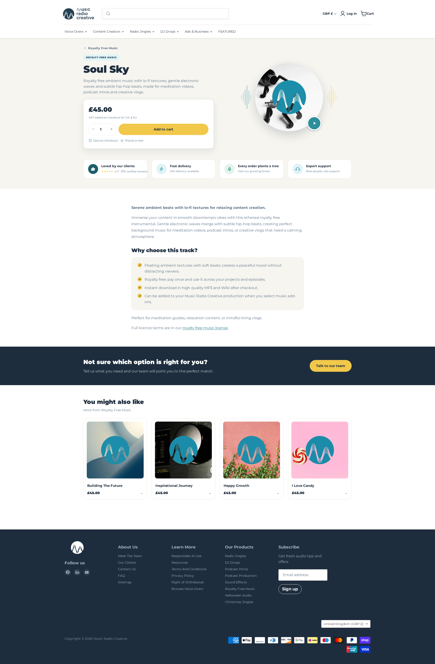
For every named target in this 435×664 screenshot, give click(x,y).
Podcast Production (241, 576)
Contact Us (127, 569)
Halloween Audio (238, 595)
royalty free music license (205, 328)
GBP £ (328, 14)
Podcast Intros (236, 569)
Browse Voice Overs (187, 589)
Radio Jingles (141, 31)
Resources (180, 562)
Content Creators (107, 31)
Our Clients (127, 562)
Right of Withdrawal (188, 582)
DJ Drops (168, 31)
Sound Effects (236, 582)
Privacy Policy (183, 576)
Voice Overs (74, 31)
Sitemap (124, 582)
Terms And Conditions (189, 569)
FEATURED (227, 31)
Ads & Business (197, 31)
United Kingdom (344, 624)
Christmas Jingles (239, 602)
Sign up (290, 589)
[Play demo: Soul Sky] (314, 123)
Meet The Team (130, 556)
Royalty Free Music (103, 48)
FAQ (121, 576)
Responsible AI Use (186, 556)
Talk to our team (330, 366)
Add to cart (163, 129)
